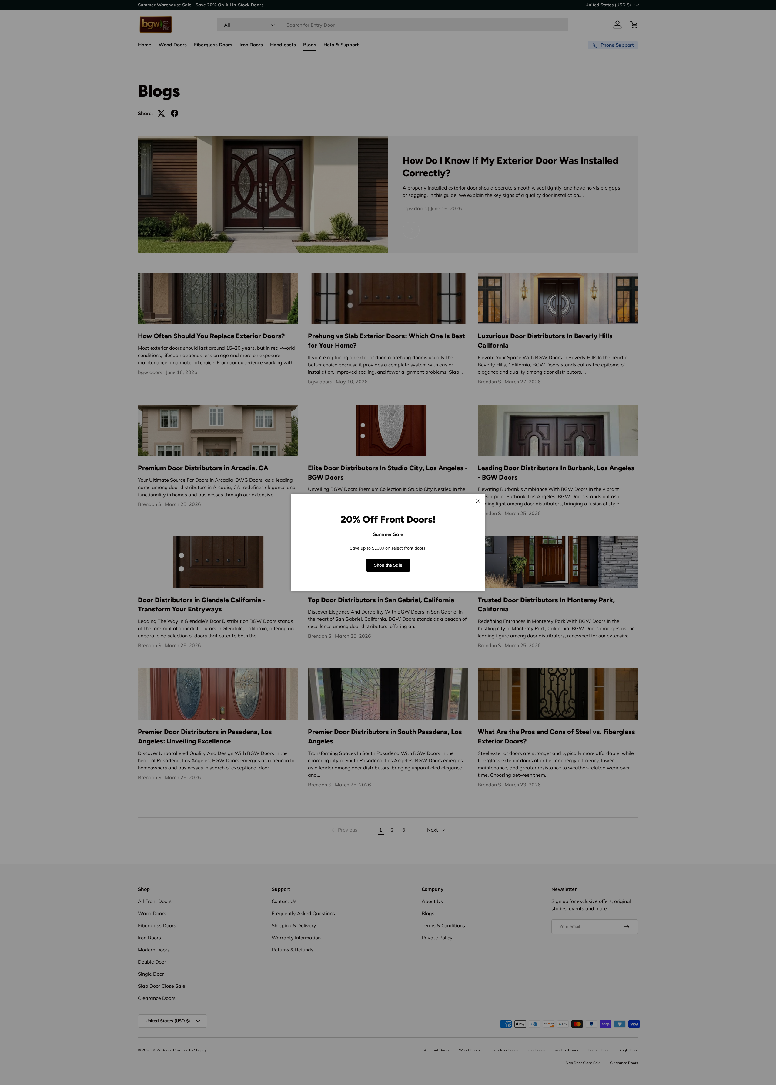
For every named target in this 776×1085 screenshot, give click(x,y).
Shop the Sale (388, 565)
